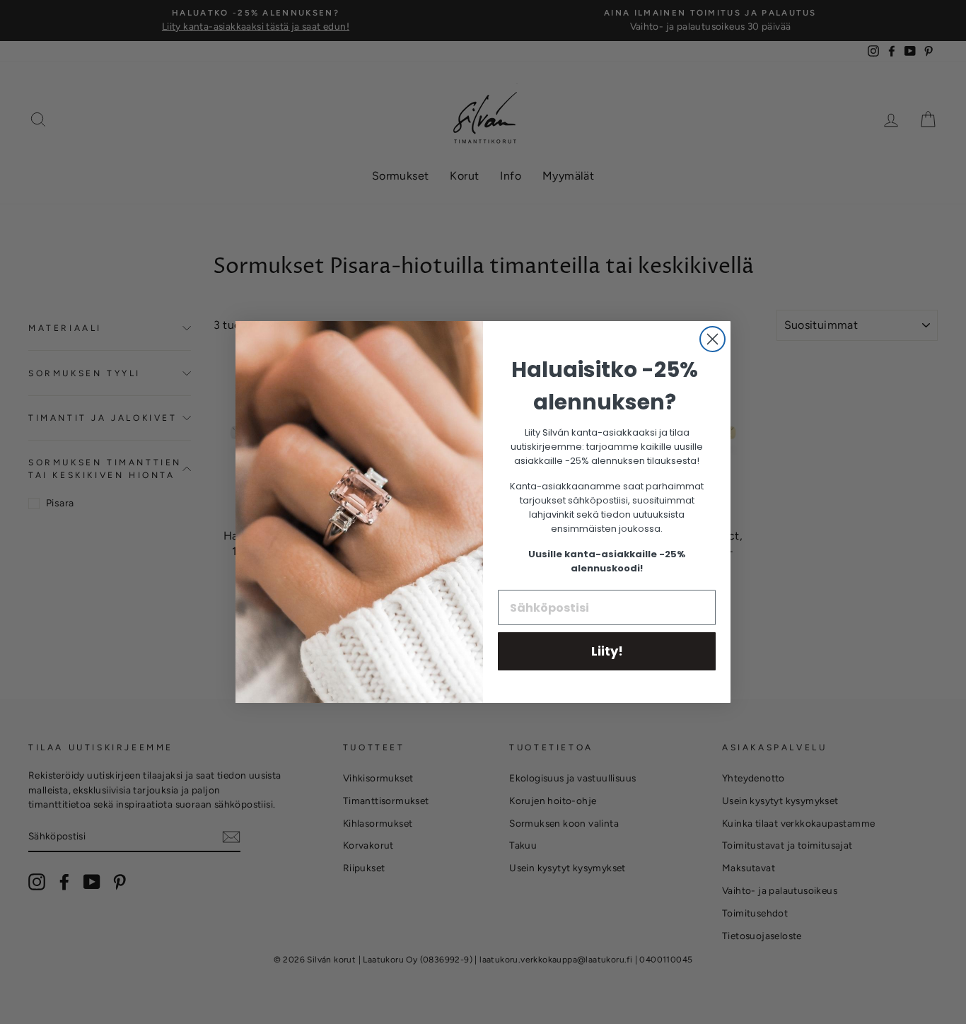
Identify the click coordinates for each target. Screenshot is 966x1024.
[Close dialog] (712, 339)
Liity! (607, 651)
